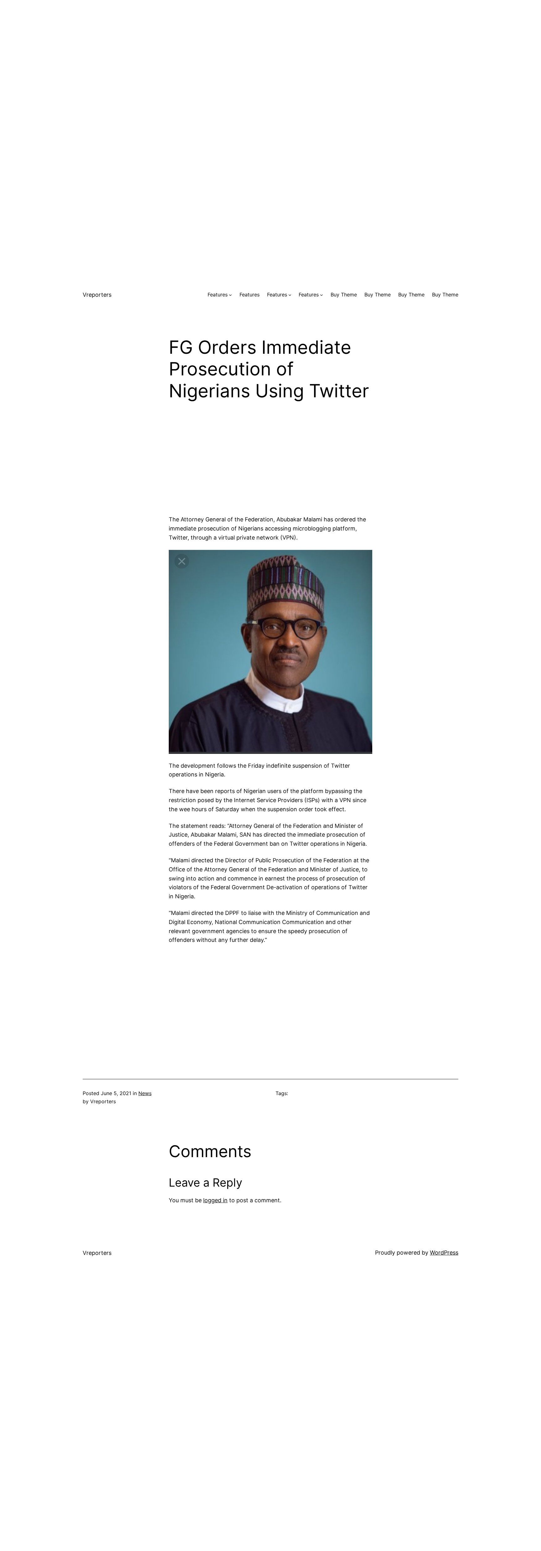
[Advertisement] (270, 44)
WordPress (444, 1252)
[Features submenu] (230, 294)
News (145, 1093)
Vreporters (97, 294)
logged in (215, 1200)
